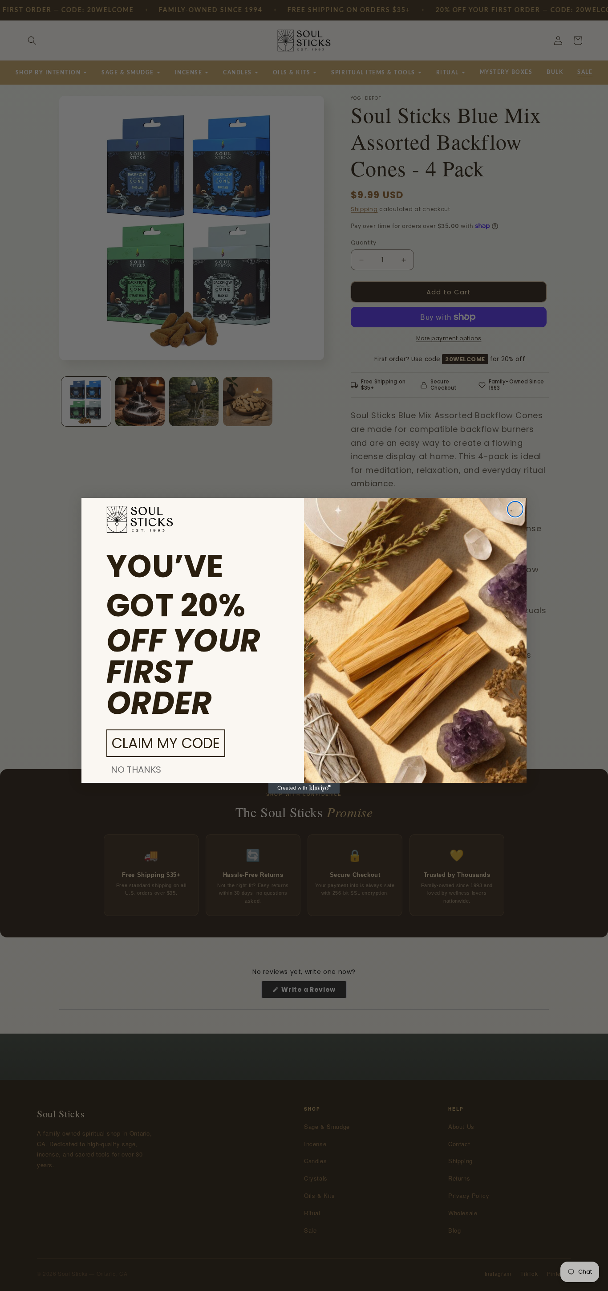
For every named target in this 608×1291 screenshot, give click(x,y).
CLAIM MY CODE (166, 743)
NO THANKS (136, 769)
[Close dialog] (515, 509)
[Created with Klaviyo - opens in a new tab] (304, 788)
